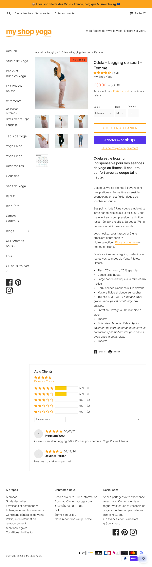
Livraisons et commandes (22, 505)
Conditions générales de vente (25, 514)
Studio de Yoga (17, 61)
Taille (117, 107)
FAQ (9, 256)
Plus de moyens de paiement (120, 148)
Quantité (132, 106)
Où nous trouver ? (17, 268)
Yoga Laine (14, 146)
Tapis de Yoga (16, 136)
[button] (102, 72)
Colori (97, 107)
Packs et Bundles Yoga (16, 73)
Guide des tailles (16, 501)
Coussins (12, 176)
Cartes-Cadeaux (12, 218)
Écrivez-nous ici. (65, 514)
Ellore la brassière (126, 242)
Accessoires (15, 166)
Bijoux (10, 196)
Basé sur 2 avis (44, 381)
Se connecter (42, 13)
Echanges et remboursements (25, 510)
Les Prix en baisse (14, 88)
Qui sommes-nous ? (15, 243)
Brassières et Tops (17, 118)
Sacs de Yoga (16, 186)
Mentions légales (16, 528)
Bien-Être (12, 206)
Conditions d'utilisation (20, 532)
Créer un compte (64, 13)
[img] (54, 431)
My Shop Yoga (33, 556)
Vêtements (17, 101)
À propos (11, 497)
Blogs (17, 231)
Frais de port (121, 91)
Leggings (11, 124)
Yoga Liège (14, 156)
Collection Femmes (12, 111)
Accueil (11, 51)
